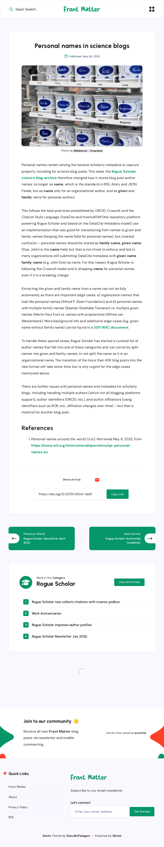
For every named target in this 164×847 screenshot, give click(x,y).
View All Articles (129, 582)
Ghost (117, 836)
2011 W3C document (111, 327)
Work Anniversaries (46, 613)
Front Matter (17, 787)
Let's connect (81, 803)
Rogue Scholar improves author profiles (62, 625)
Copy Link (117, 494)
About (13, 797)
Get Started (142, 811)
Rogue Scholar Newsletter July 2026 (59, 636)
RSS (11, 817)
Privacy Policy (18, 807)
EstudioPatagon (78, 836)
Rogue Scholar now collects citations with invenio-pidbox (76, 602)
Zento (46, 836)
